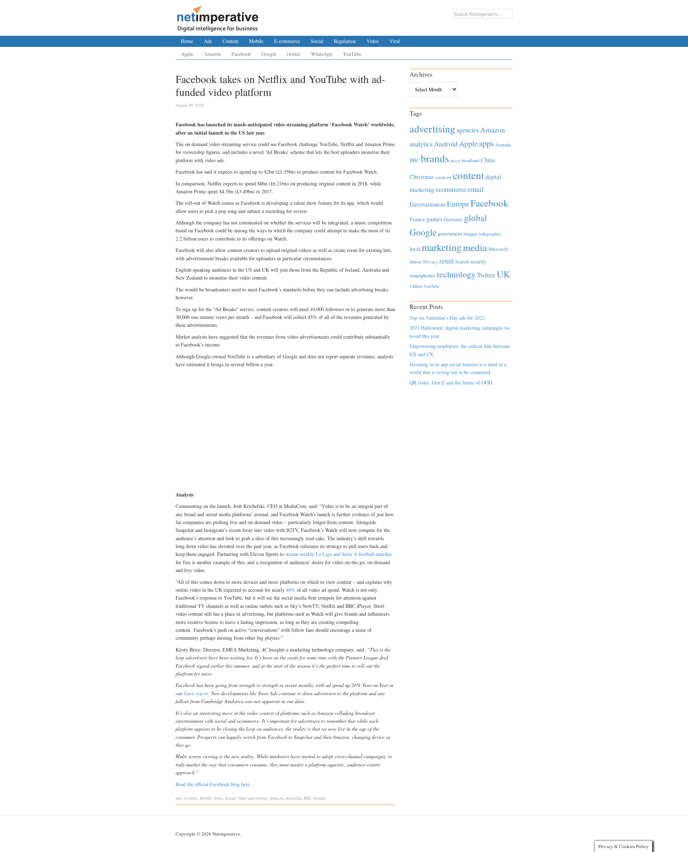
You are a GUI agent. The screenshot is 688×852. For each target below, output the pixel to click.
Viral (395, 41)
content (468, 175)
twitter (293, 53)
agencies (468, 129)
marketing (442, 247)
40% (290, 589)
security (478, 261)
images (470, 233)
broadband (470, 160)
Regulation (345, 41)
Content (230, 41)
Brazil (455, 160)
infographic (490, 234)
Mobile (256, 41)
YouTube (352, 53)
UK (503, 274)
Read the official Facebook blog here (213, 784)
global (475, 218)
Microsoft (498, 249)
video (416, 285)
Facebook (241, 53)
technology (456, 274)
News (218, 798)
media (475, 247)
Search (462, 261)
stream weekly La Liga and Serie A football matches (338, 554)
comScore (443, 177)
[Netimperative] (218, 16)
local (415, 248)
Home (187, 41)
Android (446, 144)
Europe (458, 204)
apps (486, 143)
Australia (293, 798)
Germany (453, 219)
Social (317, 41)
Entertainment (427, 204)
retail (446, 261)
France (417, 219)
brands (320, 798)
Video (373, 41)
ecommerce (451, 189)
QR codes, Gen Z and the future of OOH (451, 382)
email (476, 189)
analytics (421, 143)
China (487, 160)
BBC (307, 798)
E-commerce (287, 41)
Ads (208, 41)
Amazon (212, 53)
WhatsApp (321, 53)
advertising (257, 798)
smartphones (422, 275)
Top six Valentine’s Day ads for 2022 (447, 317)
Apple (187, 53)
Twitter (486, 275)
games (434, 219)
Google (269, 53)
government (450, 233)
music (416, 261)
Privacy (430, 261)
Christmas (422, 177)
